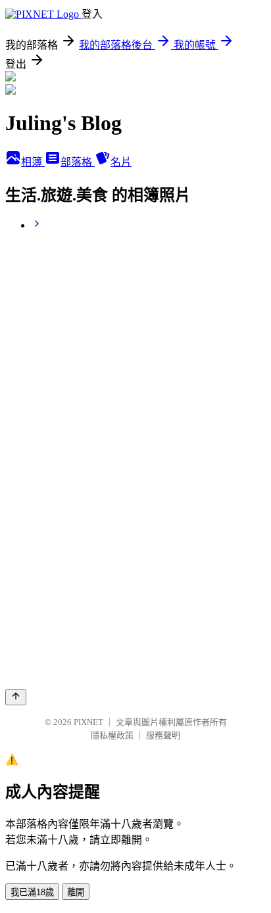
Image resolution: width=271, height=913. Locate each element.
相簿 (33, 162)
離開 (75, 892)
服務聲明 (163, 735)
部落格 (78, 162)
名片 (121, 162)
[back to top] (15, 697)
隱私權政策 (112, 735)
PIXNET (88, 722)
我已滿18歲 (32, 892)
